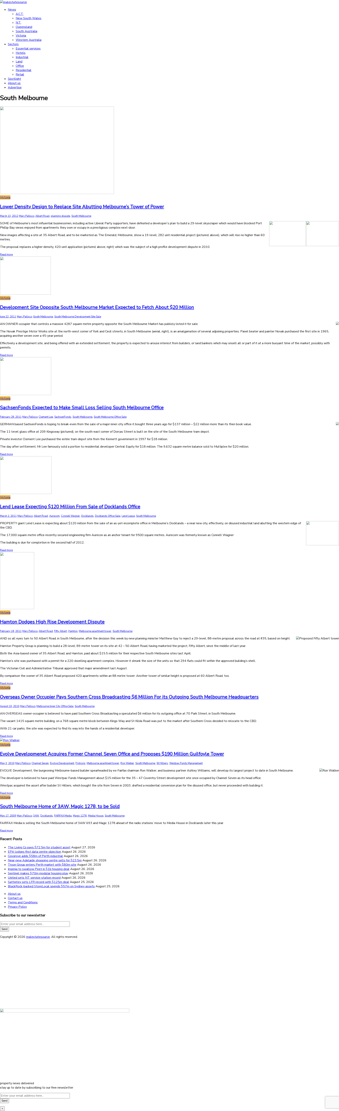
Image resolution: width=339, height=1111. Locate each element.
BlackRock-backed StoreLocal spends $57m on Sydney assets (51, 886)
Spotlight (14, 79)
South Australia (26, 31)
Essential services (28, 48)
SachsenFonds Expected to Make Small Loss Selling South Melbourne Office (82, 407)
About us (14, 83)
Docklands (87, 516)
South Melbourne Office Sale (110, 417)
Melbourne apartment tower (95, 631)
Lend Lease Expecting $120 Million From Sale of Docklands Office (70, 506)
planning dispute (60, 216)
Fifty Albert (60, 631)
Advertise (15, 87)
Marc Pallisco (27, 216)
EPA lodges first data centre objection (34, 852)
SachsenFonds (62, 417)
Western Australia (28, 40)
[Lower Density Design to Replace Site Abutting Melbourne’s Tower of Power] (57, 193)
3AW (36, 816)
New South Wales (28, 18)
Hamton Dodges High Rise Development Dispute (52, 622)
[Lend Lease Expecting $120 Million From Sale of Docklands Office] (26, 493)
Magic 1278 (80, 816)
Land (19, 61)
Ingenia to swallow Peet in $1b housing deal (38, 869)
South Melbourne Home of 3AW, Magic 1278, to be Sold (60, 806)
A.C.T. (20, 14)
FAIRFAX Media (63, 816)
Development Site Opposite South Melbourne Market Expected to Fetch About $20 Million (97, 307)
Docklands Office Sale (107, 516)
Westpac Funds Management (186, 763)
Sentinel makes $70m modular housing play (38, 873)
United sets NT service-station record (34, 878)
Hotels (21, 53)
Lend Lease (128, 516)
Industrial (22, 57)
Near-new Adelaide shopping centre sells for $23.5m (45, 860)
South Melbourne (81, 216)
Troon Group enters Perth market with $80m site (42, 865)
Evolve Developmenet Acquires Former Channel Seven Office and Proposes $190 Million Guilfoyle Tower (112, 754)
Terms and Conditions (23, 902)
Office (20, 66)
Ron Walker (127, 763)
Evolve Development (62, 763)
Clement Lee (46, 417)
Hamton (72, 631)
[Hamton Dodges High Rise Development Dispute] (17, 608)
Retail (20, 74)
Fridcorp (80, 763)
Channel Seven (40, 763)
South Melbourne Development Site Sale (77, 316)
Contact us (15, 898)
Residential (23, 70)
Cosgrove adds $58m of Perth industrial (35, 856)
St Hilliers (162, 763)
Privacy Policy (17, 907)
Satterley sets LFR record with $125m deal (38, 882)
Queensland (24, 27)
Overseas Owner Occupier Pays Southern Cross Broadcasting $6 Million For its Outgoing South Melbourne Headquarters (129, 697)
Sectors (13, 44)
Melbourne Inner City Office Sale (54, 706)
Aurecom (54, 516)
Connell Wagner (70, 516)
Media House (95, 816)
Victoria (21, 35)
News (12, 9)
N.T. (18, 22)
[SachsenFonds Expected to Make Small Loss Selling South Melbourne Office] (25, 394)
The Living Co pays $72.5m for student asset (39, 847)
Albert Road (42, 216)
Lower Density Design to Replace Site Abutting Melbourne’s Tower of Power (82, 206)
